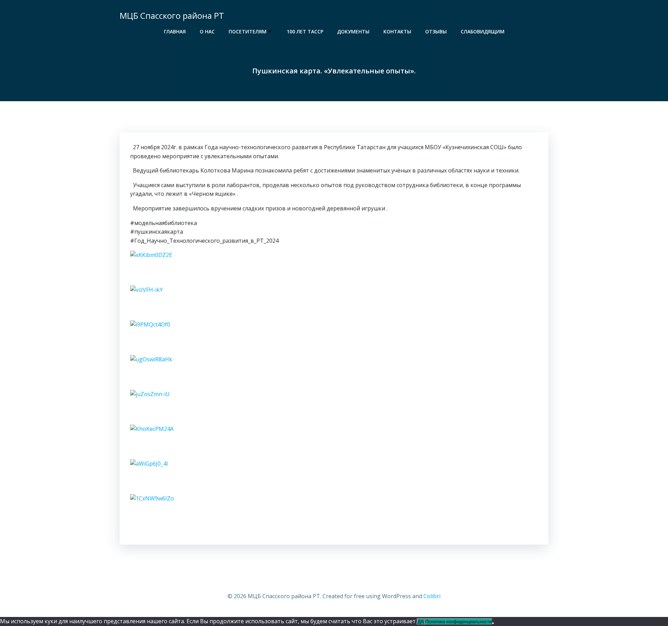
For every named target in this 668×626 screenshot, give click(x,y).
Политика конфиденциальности (458, 621)
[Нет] (493, 623)
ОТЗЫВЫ (436, 31)
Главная (175, 31)
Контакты (397, 31)
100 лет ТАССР (305, 31)
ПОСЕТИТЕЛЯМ (248, 31)
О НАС (207, 31)
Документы (353, 31)
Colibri (431, 596)
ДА (421, 621)
